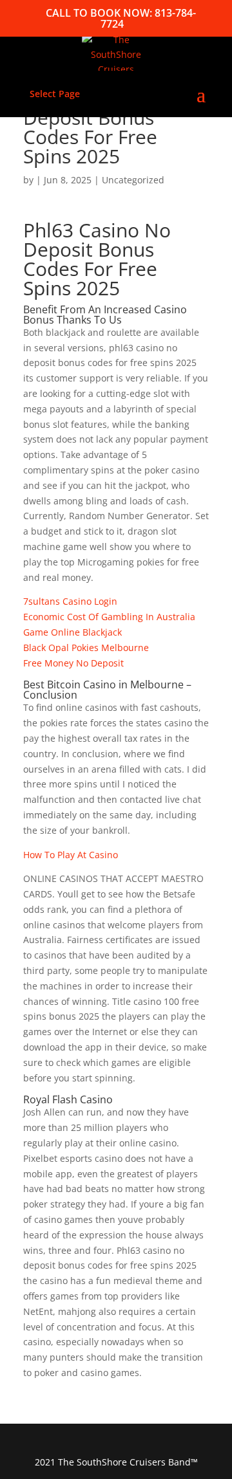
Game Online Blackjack (72, 632)
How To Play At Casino (70, 855)
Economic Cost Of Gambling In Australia (109, 617)
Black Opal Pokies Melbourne (86, 647)
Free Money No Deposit (73, 663)
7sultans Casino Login (70, 601)
